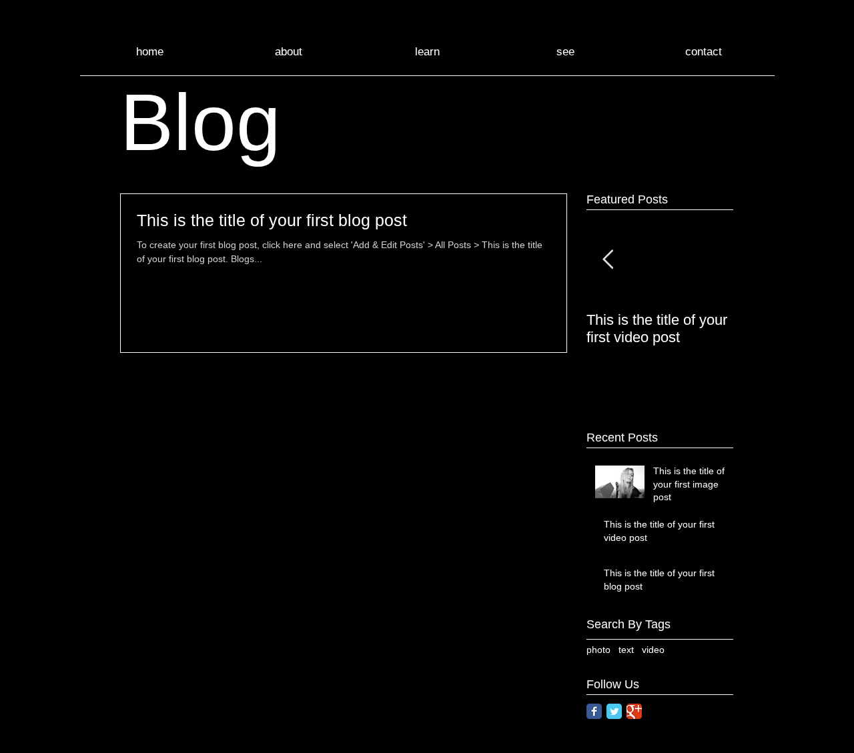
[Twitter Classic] (614, 711)
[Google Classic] (634, 711)
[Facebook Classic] (594, 711)
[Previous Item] (608, 259)
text (626, 649)
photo (598, 649)
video (653, 649)
